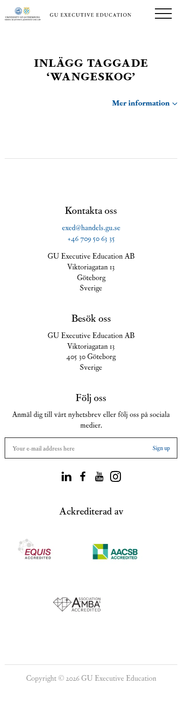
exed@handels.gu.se (91, 227)
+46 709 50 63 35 (91, 237)
